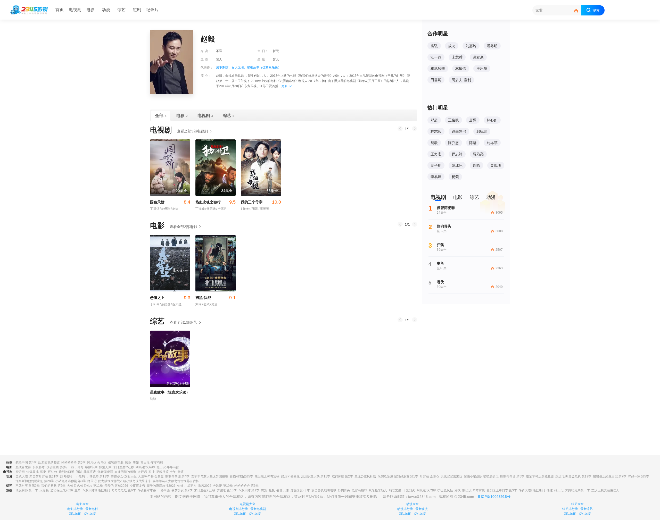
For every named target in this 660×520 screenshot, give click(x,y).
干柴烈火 (409, 490)
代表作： (207, 67)
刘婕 (174, 209)
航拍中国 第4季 (26, 462)
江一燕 (436, 57)
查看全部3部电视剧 (192, 131)
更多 (284, 86)
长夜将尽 (38, 467)
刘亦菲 (492, 143)
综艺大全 (577, 504)
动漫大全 (412, 504)
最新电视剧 (258, 509)
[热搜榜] (576, 11)
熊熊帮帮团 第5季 (512, 476)
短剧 (137, 9)
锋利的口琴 (66, 472)
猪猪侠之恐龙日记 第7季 (609, 476)
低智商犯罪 (115, 462)
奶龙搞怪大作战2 (110, 481)
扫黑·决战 (215, 297)
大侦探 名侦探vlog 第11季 (85, 486)
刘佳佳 (245, 209)
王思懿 (481, 68)
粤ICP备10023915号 (493, 496)
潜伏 (458, 490)
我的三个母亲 (261, 202)
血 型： (206, 59)
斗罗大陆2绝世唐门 (531, 490)
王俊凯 (453, 120)
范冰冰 (457, 165)
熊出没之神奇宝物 (267, 476)
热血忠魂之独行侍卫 (215, 202)
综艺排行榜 (570, 509)
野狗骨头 (344, 490)
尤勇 (214, 304)
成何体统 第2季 (342, 476)
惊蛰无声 (105, 467)
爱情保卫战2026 (61, 490)
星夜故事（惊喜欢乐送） (264, 67)
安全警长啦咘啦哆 (323, 490)
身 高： (206, 51)
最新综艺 (586, 509)
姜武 (206, 304)
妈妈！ (65, 467)
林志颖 (436, 131)
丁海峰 (200, 209)
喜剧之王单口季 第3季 (501, 490)
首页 (59, 9)
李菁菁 (264, 209)
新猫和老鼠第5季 (241, 476)
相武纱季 (438, 68)
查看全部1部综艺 (183, 322)
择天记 (92, 481)
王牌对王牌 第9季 (27, 486)
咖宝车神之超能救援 (540, 476)
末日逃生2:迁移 (123, 467)
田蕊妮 (436, 80)
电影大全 (82, 504)
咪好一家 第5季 (638, 476)
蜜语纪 (20, 472)
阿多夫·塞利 (461, 80)
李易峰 (436, 177)
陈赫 (472, 143)
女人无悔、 (239, 67)
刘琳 (198, 304)
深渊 (43, 472)
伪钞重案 (52, 467)
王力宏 (436, 154)
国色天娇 (170, 202)
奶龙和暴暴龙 (290, 476)
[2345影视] (29, 9)
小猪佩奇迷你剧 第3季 (70, 481)
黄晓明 (495, 165)
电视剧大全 (247, 504)
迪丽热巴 (459, 131)
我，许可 (77, 467)
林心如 (492, 120)
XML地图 (90, 514)
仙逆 (550, 490)
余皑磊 (165, 304)
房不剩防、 (224, 67)
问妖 (79, 472)
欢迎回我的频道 (49, 462)
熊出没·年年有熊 (152, 462)
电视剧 (75, 9)
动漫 (106, 9)
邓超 (434, 120)
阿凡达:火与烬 (96, 462)
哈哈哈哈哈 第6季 (73, 462)
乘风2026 (204, 486)
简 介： (206, 76)
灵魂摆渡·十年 (166, 472)
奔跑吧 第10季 (223, 486)
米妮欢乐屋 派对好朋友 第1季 (398, 476)
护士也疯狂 (445, 490)
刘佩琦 (165, 209)
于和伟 (154, 304)
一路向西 (164, 490)
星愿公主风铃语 (365, 476)
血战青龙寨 (23, 467)
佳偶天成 (32, 472)
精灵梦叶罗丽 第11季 (44, 476)
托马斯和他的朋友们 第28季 (34, 481)
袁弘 (434, 46)
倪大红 (176, 304)
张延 (254, 209)
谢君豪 (478, 57)
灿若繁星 (395, 490)
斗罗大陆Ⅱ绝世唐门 (96, 490)
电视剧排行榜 (238, 509)
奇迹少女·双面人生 (124, 476)
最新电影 (91, 509)
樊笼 (136, 462)
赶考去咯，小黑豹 (72, 476)
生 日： (262, 51)
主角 (78, 490)
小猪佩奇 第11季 (97, 476)
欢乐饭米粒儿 (378, 490)
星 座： (262, 59)
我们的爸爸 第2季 (53, 486)
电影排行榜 (75, 509)
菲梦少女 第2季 (182, 490)
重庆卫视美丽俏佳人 (605, 490)
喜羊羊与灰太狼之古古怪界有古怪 (176, 481)
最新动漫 (421, 509)
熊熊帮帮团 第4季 (177, 476)
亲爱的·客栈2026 (116, 486)
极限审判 (91, 467)
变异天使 (282, 490)
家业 (128, 462)
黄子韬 (436, 165)
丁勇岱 (154, 209)
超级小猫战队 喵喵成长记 (481, 476)
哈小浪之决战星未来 (137, 481)
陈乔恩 (453, 143)
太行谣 (142, 472)
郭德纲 (481, 131)
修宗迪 (210, 209)
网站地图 (75, 514)
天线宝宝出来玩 (451, 476)
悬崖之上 (170, 297)
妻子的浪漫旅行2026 (161, 486)
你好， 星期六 (186, 486)
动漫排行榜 (405, 509)
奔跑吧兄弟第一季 (577, 490)
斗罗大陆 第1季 (248, 490)
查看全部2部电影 (183, 227)
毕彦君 (221, 209)
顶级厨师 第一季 (26, 490)
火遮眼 (44, 490)
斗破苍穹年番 (146, 490)
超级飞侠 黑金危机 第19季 (573, 476)
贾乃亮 (478, 154)
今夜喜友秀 (137, 486)
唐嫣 (472, 120)
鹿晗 (476, 165)
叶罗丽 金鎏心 (429, 476)
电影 (90, 9)
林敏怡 (460, 68)
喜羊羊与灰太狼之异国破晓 (209, 476)
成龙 (451, 46)
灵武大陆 (21, 476)
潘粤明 (492, 46)
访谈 (153, 399)
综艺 (121, 9)
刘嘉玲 (471, 46)
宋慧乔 (457, 57)
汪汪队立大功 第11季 (315, 476)
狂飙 (272, 490)
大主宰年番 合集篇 (151, 476)
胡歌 (434, 143)
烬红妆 (52, 472)
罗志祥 (457, 154)
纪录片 (152, 9)
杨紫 (455, 177)
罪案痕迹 (90, 472)
